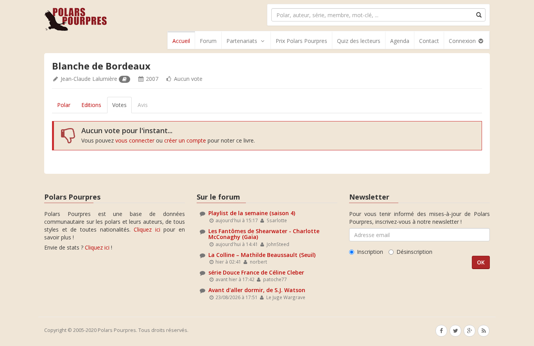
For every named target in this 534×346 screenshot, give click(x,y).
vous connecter (134, 140)
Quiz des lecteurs (358, 41)
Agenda (399, 41)
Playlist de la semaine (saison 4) (251, 213)
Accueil (181, 41)
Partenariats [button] (241, 41)
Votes (119, 105)
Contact (429, 41)
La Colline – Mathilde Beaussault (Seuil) (261, 255)
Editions (91, 105)
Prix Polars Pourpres (301, 41)
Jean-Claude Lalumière (89, 78)
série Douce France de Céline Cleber (256, 272)
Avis (143, 105)
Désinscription (414, 251)
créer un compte (185, 140)
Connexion (463, 41)
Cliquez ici (147, 229)
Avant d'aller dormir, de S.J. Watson (256, 290)
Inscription (370, 251)
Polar (63, 105)
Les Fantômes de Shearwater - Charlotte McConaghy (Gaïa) (263, 234)
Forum (208, 41)
